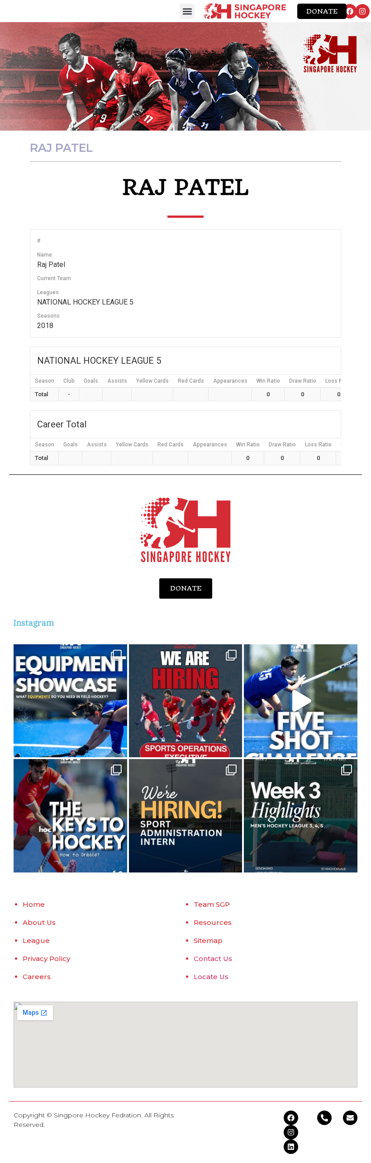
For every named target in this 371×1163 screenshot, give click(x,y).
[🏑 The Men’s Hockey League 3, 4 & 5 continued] (300, 815)
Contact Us (213, 958)
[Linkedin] (291, 1147)
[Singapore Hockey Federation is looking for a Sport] (186, 701)
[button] (187, 11)
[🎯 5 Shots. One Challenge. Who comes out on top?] (300, 701)
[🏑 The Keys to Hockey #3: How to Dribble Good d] (70, 815)
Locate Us (211, 976)
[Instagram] (362, 11)
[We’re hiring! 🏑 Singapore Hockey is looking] (186, 815)
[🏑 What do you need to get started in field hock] (70, 701)
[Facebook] (349, 11)
